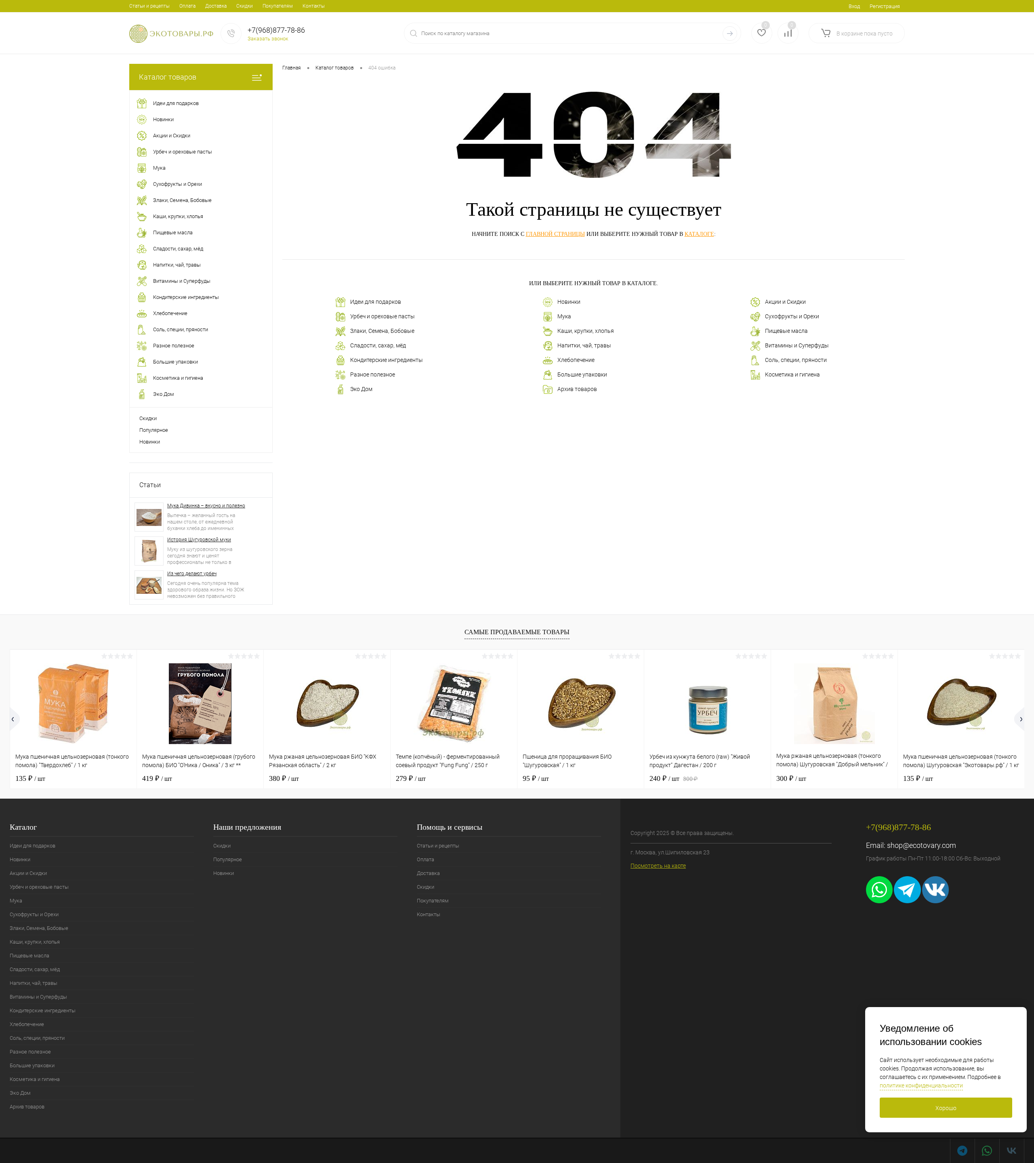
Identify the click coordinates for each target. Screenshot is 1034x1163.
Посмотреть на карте (658, 865)
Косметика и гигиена (792, 374)
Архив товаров (577, 389)
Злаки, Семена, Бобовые (382, 331)
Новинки (149, 442)
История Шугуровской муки (199, 540)
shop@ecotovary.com (921, 845)
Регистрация (885, 6)
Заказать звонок (268, 39)
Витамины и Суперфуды (797, 345)
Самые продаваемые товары (517, 632)
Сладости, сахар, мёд (378, 345)
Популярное (153, 430)
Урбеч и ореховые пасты (382, 316)
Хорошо (945, 1108)
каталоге (699, 234)
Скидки (244, 6)
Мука (564, 316)
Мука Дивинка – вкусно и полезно (206, 506)
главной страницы (555, 234)
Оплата (187, 6)
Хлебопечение (576, 360)
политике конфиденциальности (921, 1085)
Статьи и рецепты (149, 6)
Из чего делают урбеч (191, 573)
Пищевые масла (786, 331)
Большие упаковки (582, 374)
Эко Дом (361, 389)
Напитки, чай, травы (584, 345)
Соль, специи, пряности (796, 360)
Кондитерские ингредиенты (386, 360)
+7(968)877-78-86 (276, 30)
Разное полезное (372, 374)
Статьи (150, 485)
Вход (854, 6)
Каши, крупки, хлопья (585, 331)
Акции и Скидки (785, 302)
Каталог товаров (167, 77)
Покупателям (278, 6)
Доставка (216, 6)
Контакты (314, 6)
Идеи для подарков (375, 302)
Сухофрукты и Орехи (792, 316)
